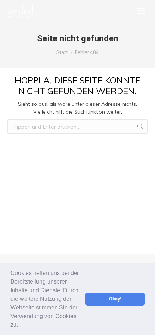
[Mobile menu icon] (140, 11)
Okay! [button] (115, 299)
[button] (20, 326)
